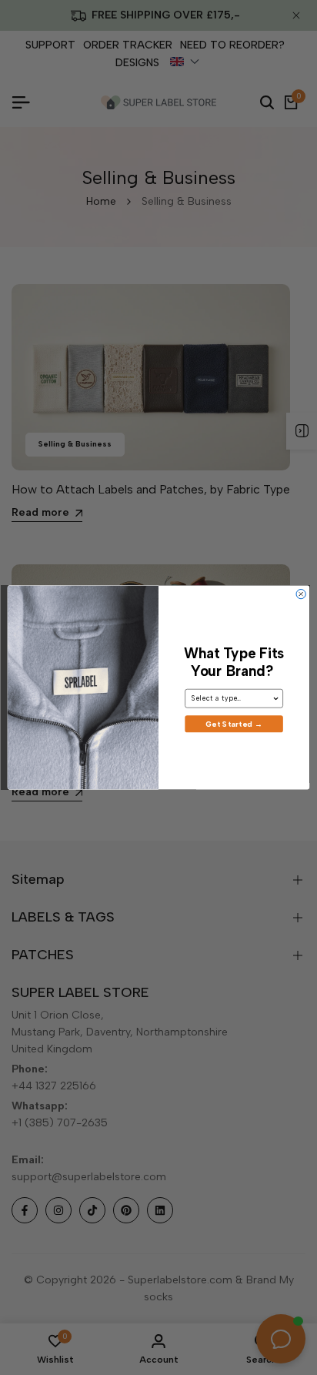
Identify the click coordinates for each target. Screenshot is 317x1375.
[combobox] (232, 698)
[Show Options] (276, 698)
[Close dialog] (300, 593)
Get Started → (234, 723)
